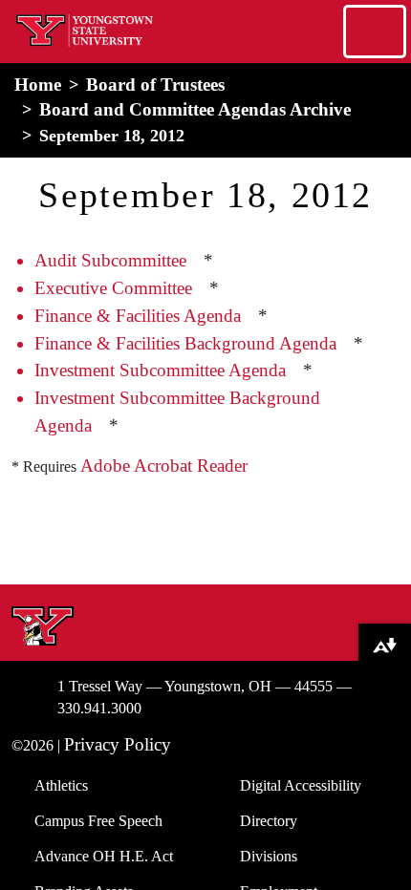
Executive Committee (113, 288)
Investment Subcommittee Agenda (160, 370)
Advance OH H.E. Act (103, 856)
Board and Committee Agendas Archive (195, 109)
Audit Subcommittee (110, 260)
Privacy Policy (117, 744)
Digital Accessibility (300, 785)
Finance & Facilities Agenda (137, 316)
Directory (268, 821)
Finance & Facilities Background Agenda (185, 343)
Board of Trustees (155, 84)
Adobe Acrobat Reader (164, 466)
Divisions (268, 856)
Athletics (61, 785)
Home (37, 84)
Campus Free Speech (98, 821)
